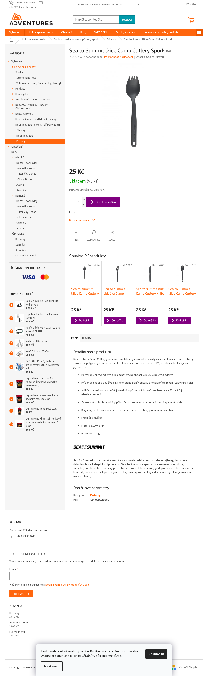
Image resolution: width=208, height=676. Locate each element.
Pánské (19, 158)
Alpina (20, 185)
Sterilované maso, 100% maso (33, 100)
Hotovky (14, 613)
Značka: (150, 57)
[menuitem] (14, 32)
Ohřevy (20, 130)
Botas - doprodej (26, 163)
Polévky (20, 89)
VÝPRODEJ (17, 234)
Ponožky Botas (26, 169)
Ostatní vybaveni (25, 256)
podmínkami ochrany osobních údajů (68, 585)
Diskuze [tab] (87, 338)
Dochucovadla (25, 136)
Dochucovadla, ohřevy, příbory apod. (37, 125)
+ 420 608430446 (25, 536)
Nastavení (51, 666)
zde (118, 656)
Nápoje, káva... (24, 114)
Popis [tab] (74, 338)
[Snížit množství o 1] (84, 204)
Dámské (20, 196)
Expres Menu (17, 632)
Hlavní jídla (21, 94)
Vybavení (16, 61)
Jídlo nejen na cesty (23, 67)
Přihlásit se (21, 593)
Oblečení (16, 147)
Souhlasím (156, 654)
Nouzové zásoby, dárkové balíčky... (36, 119)
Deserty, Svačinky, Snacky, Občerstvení (31, 107)
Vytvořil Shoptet (189, 668)
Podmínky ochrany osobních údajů (100, 5)
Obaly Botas (24, 179)
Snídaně (20, 72)
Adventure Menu (19, 623)
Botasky (20, 239)
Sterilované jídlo (26, 78)
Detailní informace (80, 220)
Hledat (127, 19)
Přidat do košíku (105, 202)
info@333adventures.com (31, 530)
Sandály (21, 190)
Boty (14, 152)
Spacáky (20, 250)
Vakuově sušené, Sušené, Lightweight (39, 83)
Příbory (20, 141)
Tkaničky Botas (26, 174)
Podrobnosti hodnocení (118, 57)
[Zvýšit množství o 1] (84, 199)
